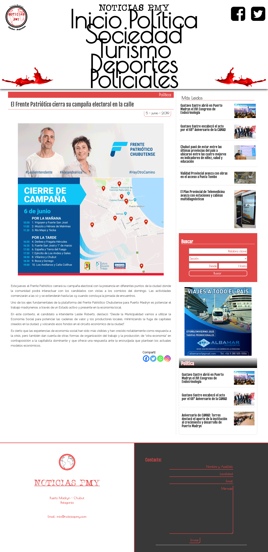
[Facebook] (146, 358)
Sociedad (134, 33)
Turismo (134, 48)
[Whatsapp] (160, 358)
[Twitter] (153, 358)
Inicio (96, 18)
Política (163, 18)
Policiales (134, 78)
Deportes (134, 63)
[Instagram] (167, 358)
